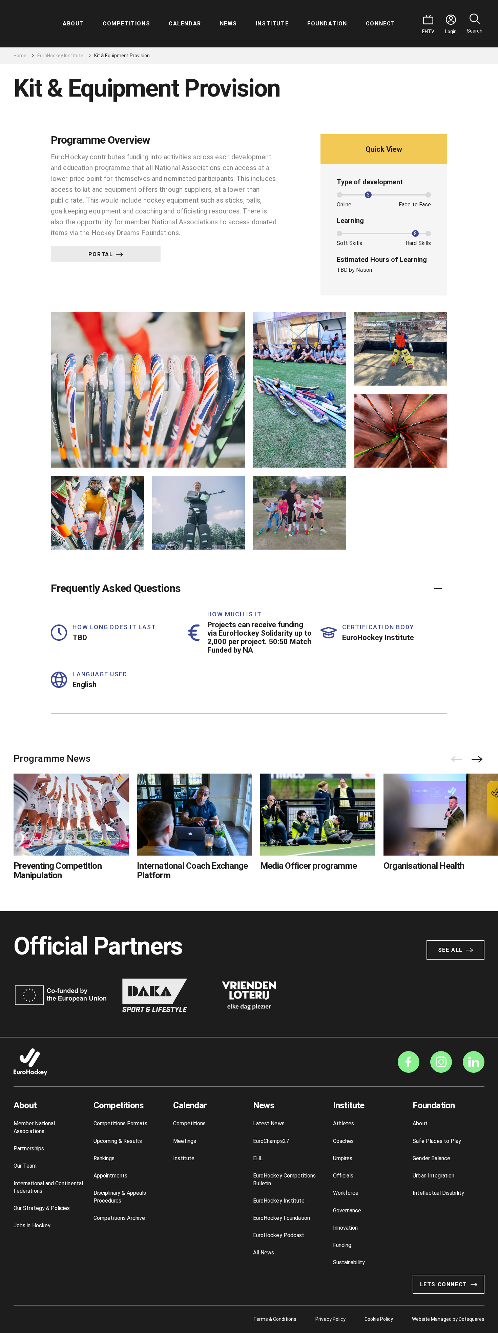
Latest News (269, 1123)
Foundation (327, 23)
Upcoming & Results (118, 1141)
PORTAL (100, 254)
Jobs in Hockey (32, 1225)
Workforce (346, 1193)
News (228, 23)
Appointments (111, 1175)
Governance (347, 1210)
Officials (343, 1175)
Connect (380, 23)
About (73, 23)
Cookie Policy (379, 1319)
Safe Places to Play (437, 1141)
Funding (342, 1245)
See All (450, 950)
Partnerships (29, 1148)
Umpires (342, 1158)
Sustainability (349, 1262)
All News (263, 1252)
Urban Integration (433, 1175)
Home (20, 55)
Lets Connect (443, 1284)
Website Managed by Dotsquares (448, 1319)
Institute (272, 23)
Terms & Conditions (275, 1319)
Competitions (126, 23)
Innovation (345, 1228)
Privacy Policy (330, 1319)
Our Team (25, 1166)
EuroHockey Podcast (278, 1235)
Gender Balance (431, 1158)
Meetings (184, 1141)
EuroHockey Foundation (281, 1218)
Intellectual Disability (438, 1193)
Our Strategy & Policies (42, 1208)
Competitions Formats (120, 1123)
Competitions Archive (119, 1218)
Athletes (343, 1123)
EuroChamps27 (271, 1141)
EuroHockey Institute (60, 55)
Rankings (104, 1158)
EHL (258, 1158)
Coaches (343, 1141)
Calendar (185, 23)
